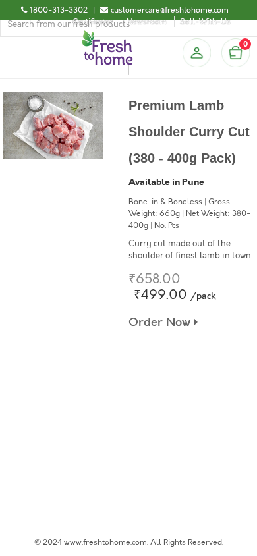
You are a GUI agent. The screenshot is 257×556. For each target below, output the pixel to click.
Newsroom (147, 21)
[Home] (107, 36)
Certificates (92, 21)
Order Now (161, 322)
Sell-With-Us (205, 21)
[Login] (196, 52)
